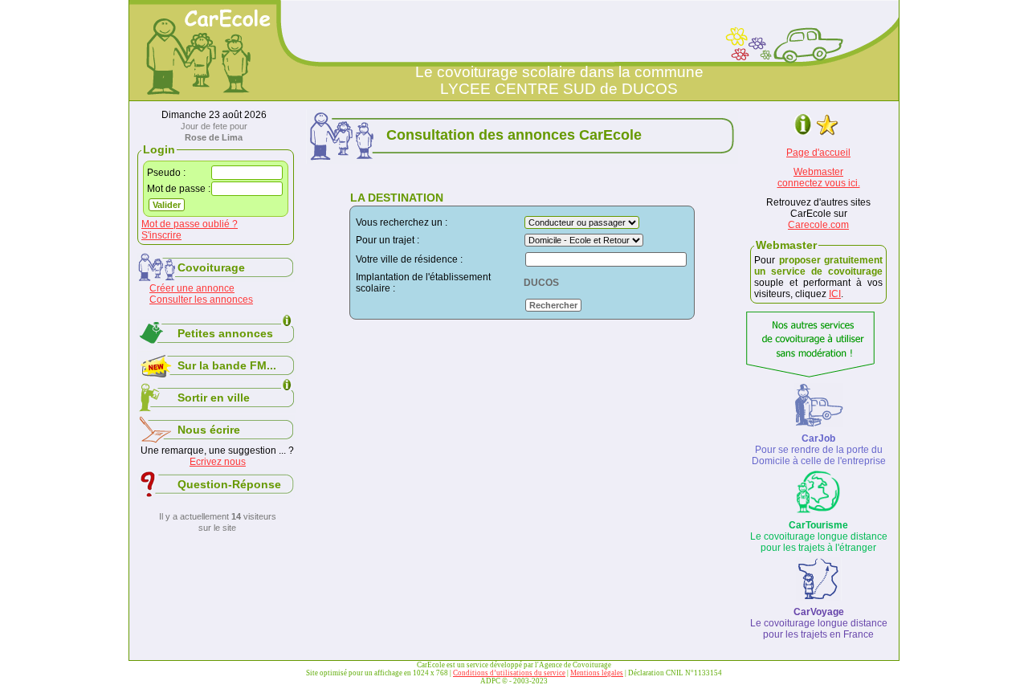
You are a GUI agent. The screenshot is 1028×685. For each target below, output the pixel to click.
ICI (835, 294)
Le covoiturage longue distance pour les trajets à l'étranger (818, 536)
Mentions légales (596, 673)
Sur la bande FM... (226, 365)
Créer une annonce (192, 288)
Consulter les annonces (201, 299)
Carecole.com (818, 224)
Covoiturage (211, 267)
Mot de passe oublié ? (189, 224)
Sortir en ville (213, 397)
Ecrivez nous (218, 461)
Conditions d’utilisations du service (509, 673)
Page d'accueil (818, 152)
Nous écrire (208, 429)
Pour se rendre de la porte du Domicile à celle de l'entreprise (819, 450)
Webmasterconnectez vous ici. (818, 177)
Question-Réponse (229, 484)
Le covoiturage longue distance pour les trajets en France (818, 623)
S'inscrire (161, 235)
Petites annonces (225, 333)
